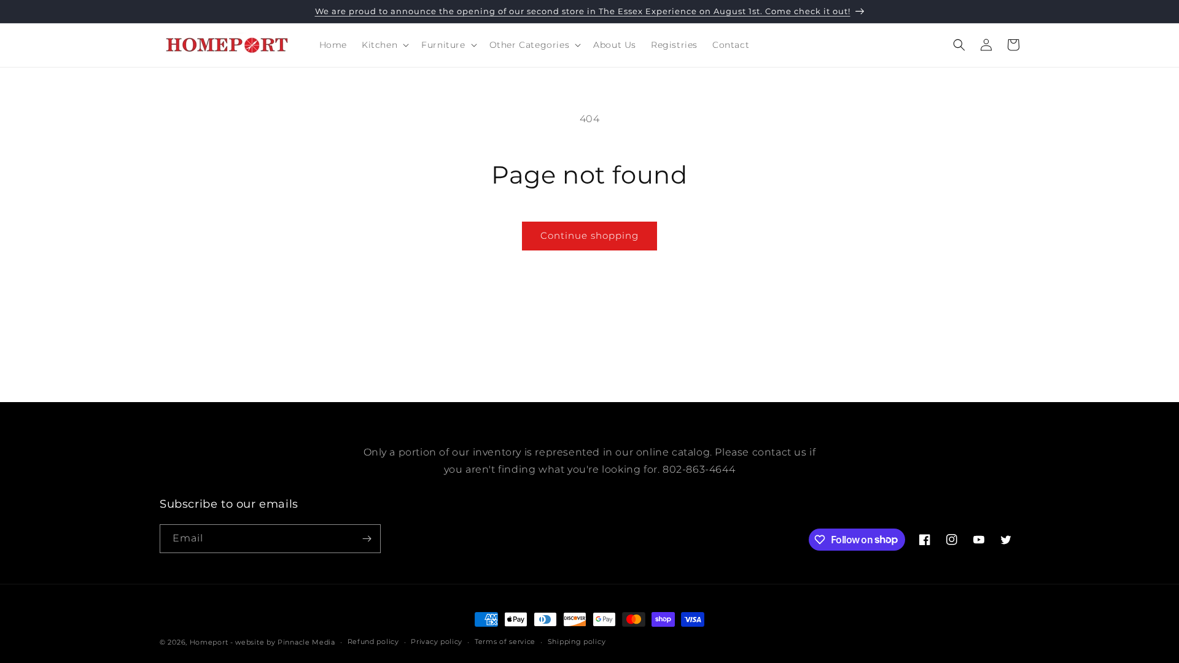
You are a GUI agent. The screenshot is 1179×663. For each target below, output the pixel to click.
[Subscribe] (366, 538)
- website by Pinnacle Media (282, 642)
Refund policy (373, 641)
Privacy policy (436, 641)
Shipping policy (577, 641)
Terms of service (505, 641)
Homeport (209, 642)
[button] (384, 45)
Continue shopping (589, 235)
